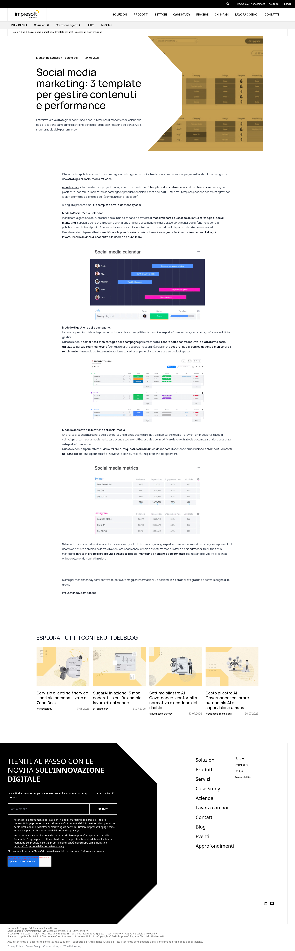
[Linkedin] (285, 4)
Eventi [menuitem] (202, 836)
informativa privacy (93, 851)
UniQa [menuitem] (239, 771)
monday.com (194, 549)
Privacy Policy (15, 946)
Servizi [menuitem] (203, 779)
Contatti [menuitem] (205, 817)
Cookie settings (52, 946)
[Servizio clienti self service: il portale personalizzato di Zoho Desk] (63, 681)
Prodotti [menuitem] (205, 769)
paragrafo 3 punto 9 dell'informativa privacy (39, 846)
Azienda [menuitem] (204, 798)
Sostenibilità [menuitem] (243, 777)
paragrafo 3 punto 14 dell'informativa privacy (52, 830)
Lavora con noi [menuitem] (212, 807)
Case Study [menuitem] (208, 788)
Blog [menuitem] (201, 826)
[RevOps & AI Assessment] (249, 4)
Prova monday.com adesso (79, 593)
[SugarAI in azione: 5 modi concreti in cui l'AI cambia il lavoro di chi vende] (119, 681)
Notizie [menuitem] (239, 758)
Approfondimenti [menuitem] (215, 846)
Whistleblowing (73, 946)
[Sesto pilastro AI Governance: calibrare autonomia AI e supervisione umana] (232, 681)
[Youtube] (271, 4)
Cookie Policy (33, 946)
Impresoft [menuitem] (241, 765)
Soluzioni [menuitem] (206, 760)
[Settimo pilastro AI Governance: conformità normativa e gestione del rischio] (175, 681)
